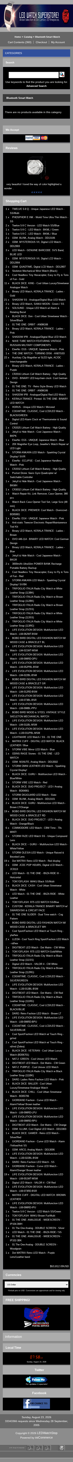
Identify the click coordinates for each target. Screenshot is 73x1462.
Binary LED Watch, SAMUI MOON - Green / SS (38, 303)
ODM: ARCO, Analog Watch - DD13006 (33, 1149)
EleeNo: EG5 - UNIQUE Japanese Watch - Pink (38, 349)
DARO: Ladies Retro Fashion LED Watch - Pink (38, 1079)
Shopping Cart (16, 201)
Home (18, 37)
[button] (20, 42)
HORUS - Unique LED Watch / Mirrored (33, 407)
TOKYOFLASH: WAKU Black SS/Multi (33, 881)
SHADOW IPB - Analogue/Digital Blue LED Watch (39, 336)
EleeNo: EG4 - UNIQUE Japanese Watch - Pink (38, 518)
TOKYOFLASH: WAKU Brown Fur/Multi (33, 1215)
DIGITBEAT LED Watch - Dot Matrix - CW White (38, 947)
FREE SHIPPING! (18, 1300)
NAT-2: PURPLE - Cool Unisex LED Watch (35, 1067)
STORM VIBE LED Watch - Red (29, 782)
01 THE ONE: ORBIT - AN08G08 (30, 324)
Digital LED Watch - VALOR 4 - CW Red (34, 1182)
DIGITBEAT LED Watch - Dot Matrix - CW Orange (39, 1125)
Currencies (13, 1275)
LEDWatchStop (47, 1433)
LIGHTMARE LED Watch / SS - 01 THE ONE (37, 737)
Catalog (28, 37)
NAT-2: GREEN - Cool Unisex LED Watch (34, 1058)
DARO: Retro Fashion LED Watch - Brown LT (36, 1013)
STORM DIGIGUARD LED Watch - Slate (34, 794)
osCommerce (44, 1437)
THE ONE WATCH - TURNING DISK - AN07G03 (38, 353)
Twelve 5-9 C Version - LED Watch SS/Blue (35, 225)
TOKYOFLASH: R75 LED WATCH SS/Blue (35, 902)
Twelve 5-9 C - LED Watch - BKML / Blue (34, 233)
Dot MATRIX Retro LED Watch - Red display (36, 860)
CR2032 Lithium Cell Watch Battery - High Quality (39, 469)
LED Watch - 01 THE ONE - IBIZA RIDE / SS (37, 1232)
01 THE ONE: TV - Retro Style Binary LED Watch (39, 386)
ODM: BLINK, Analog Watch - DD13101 (33, 799)
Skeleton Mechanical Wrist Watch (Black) (34, 270)
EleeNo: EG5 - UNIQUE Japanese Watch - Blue (38, 440)
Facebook (39, 1393)
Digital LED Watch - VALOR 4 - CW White (34, 964)
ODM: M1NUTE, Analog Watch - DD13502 (35, 761)
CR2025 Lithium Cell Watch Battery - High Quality (39, 427)
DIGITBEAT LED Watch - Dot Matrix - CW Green (38, 1063)
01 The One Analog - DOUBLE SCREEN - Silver (38, 1228)
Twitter (39, 1370)
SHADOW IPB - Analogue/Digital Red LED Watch (39, 394)
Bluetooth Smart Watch (47, 37)
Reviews (12, 148)
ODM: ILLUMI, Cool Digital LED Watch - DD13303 (39, 1129)
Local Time (13, 1347)
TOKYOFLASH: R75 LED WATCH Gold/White (37, 951)
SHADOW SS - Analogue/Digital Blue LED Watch (39, 299)
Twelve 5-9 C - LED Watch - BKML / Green (35, 229)
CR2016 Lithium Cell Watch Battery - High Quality (39, 374)
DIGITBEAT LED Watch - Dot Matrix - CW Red (37, 992)
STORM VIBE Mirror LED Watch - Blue (33, 749)
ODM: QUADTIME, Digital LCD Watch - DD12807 (39, 266)
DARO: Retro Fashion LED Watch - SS (33, 1162)
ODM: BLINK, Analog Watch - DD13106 (33, 237)
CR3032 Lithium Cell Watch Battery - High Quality (39, 489)
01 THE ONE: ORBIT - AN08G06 (30, 390)
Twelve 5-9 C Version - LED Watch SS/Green (36, 1211)
